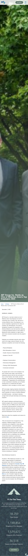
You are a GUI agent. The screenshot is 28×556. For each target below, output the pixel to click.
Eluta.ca (4, 474)
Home (2, 303)
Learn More (14, 549)
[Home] (4, 2)
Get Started (19, 2)
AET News (7, 303)
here (8, 417)
